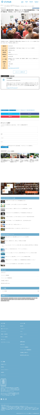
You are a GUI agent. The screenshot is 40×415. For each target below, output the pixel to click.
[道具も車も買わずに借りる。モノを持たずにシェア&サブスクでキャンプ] (3, 229)
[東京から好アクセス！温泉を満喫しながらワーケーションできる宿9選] (3, 238)
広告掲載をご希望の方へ (5, 280)
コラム (21, 331)
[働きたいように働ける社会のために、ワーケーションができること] (3, 250)
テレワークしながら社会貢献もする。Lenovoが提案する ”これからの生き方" (18, 263)
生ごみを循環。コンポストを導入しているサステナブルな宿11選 (16, 204)
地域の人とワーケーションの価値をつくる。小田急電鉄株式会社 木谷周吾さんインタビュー (20, 259)
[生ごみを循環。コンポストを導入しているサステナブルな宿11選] (3, 205)
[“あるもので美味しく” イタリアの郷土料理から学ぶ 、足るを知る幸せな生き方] (3, 221)
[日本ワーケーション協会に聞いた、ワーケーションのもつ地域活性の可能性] (3, 257)
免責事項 (2, 372)
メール (2, 137)
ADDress (22, 299)
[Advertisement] (10, 98)
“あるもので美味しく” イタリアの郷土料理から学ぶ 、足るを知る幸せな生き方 (18, 220)
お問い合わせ (3, 272)
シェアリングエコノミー (7, 299)
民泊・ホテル (3, 339)
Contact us (36, 2)
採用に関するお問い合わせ (5, 283)
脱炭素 (8, 300)
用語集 (21, 336)
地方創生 (15, 299)
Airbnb (26, 299)
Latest (22, 2)
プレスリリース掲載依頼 (5, 275)
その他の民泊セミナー (5, 110)
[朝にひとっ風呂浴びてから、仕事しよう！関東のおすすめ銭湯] (3, 242)
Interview (31, 2)
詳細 (14, 395)
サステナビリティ (3, 300)
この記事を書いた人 (5, 76)
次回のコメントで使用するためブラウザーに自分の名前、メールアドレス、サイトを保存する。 (17, 145)
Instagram (8, 87)
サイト (2, 141)
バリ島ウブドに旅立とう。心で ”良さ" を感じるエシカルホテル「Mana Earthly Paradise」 (20, 216)
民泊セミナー (19, 110)
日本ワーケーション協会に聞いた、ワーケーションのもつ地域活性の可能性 (17, 256)
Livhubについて (3, 364)
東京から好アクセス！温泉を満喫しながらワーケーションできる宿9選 (16, 236)
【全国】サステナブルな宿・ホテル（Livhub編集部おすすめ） (15, 200)
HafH (28, 299)
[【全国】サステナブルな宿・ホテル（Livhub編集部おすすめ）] (3, 201)
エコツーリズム (32, 299)
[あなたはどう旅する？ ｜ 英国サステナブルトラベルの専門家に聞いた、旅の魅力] (3, 209)
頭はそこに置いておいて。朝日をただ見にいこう (13, 224)
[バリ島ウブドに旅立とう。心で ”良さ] (3, 217)
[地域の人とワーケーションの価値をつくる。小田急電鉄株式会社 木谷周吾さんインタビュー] (3, 260)
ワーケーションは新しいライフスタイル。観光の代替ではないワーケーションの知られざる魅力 (21, 252)
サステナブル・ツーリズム (5, 342)
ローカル (19, 299)
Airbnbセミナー (24, 110)
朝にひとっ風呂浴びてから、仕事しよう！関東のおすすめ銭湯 (15, 240)
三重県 (29, 110)
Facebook (15, 87)
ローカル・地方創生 (4, 336)
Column (26, 2)
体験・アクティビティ (4, 328)
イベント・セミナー (13, 110)
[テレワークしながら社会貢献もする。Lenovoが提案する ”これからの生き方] (3, 264)
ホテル (2, 299)
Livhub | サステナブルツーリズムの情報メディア (26, 413)
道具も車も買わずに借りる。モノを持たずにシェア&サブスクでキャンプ (17, 228)
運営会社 (2, 366)
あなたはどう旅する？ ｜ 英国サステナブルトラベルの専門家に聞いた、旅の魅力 (18, 208)
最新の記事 (12, 76)
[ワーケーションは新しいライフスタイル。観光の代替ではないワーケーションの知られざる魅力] (3, 253)
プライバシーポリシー (4, 369)
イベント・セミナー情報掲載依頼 (6, 277)
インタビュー (22, 328)
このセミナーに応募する (19, 71)
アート (13, 299)
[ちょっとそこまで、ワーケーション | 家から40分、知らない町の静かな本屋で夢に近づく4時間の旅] (3, 246)
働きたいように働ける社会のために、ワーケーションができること (16, 248)
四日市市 (33, 110)
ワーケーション (3, 331)
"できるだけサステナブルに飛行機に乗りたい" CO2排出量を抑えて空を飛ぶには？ (18, 212)
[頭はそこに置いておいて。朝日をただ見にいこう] (3, 225)
